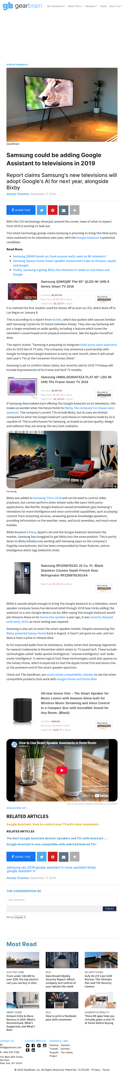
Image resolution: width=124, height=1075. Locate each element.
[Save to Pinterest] (52, 210)
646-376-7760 (11, 1052)
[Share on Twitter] (41, 210)
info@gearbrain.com (10, 1047)
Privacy (96, 1069)
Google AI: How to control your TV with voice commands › (53, 824)
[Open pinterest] (39, 1045)
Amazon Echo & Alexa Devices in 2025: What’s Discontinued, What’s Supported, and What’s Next (20, 1023)
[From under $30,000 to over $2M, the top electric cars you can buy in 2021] (22, 959)
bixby (92, 867)
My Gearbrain (55, 6)
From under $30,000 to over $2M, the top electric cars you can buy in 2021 (22, 979)
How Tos (114, 6)
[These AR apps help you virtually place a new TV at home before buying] (101, 999)
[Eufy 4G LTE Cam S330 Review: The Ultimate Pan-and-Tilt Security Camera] (101, 959)
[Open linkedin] (33, 1050)
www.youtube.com (16, 807)
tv (62, 867)
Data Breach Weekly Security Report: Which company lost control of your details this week (61, 981)
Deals (103, 6)
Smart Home (14, 1012)
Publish (109, 908)
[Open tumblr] (27, 1050)
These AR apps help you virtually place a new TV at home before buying (99, 1019)
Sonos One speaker (52, 617)
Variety (57, 319)
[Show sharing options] (115, 486)
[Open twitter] (27, 1045)
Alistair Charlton (17, 194)
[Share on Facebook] (21, 210)
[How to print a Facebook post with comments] (62, 999)
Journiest (65, 1048)
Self (48, 972)
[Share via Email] (63, 210)
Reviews (90, 6)
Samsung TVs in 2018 (47, 498)
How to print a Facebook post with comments (61, 1017)
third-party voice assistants (98, 345)
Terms (106, 1069)
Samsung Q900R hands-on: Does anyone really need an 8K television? (59, 256)
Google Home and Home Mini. (77, 679)
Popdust (54, 1045)
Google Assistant (88, 237)
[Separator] (74, 210)
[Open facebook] (33, 1045)
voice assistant (75, 867)
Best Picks (74, 6)
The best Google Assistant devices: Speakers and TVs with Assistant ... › (57, 838)
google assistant (47, 867)
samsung (13, 867)
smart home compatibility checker (70, 674)
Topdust (65, 1045)
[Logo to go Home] (23, 6)
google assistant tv (21, 871)
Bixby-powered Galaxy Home (26, 633)
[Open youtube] (44, 1045)
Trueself (54, 1048)
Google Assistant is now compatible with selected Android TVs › (51, 844)
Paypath (54, 1052)
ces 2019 (28, 867)
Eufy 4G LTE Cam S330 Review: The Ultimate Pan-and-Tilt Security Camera (98, 981)
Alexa (32, 532)
